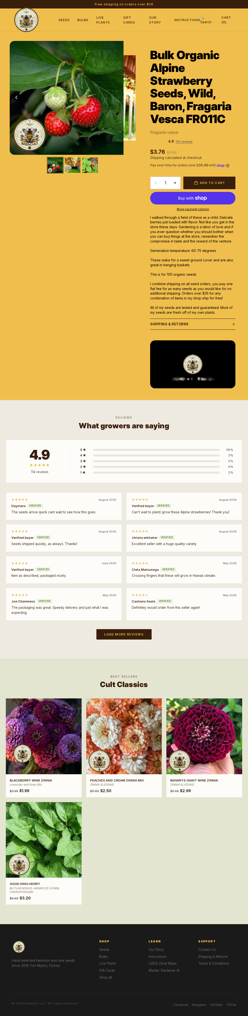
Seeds (64, 20)
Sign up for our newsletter (154, 4)
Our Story (156, 950)
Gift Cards (107, 970)
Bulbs (83, 20)
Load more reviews (124, 634)
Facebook (181, 1005)
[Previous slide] (15, 98)
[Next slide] (130, 98)
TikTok (231, 1005)
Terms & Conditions (213, 963)
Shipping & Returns (169, 324)
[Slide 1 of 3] (55, 165)
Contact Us (207, 950)
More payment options (193, 209)
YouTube (216, 1005)
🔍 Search (205, 20)
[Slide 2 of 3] (72, 165)
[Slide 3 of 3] (90, 165)
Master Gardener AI (164, 970)
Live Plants (107, 963)
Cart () (226, 20)
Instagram (199, 1005)
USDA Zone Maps (163, 963)
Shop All (105, 977)
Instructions (187, 20)
